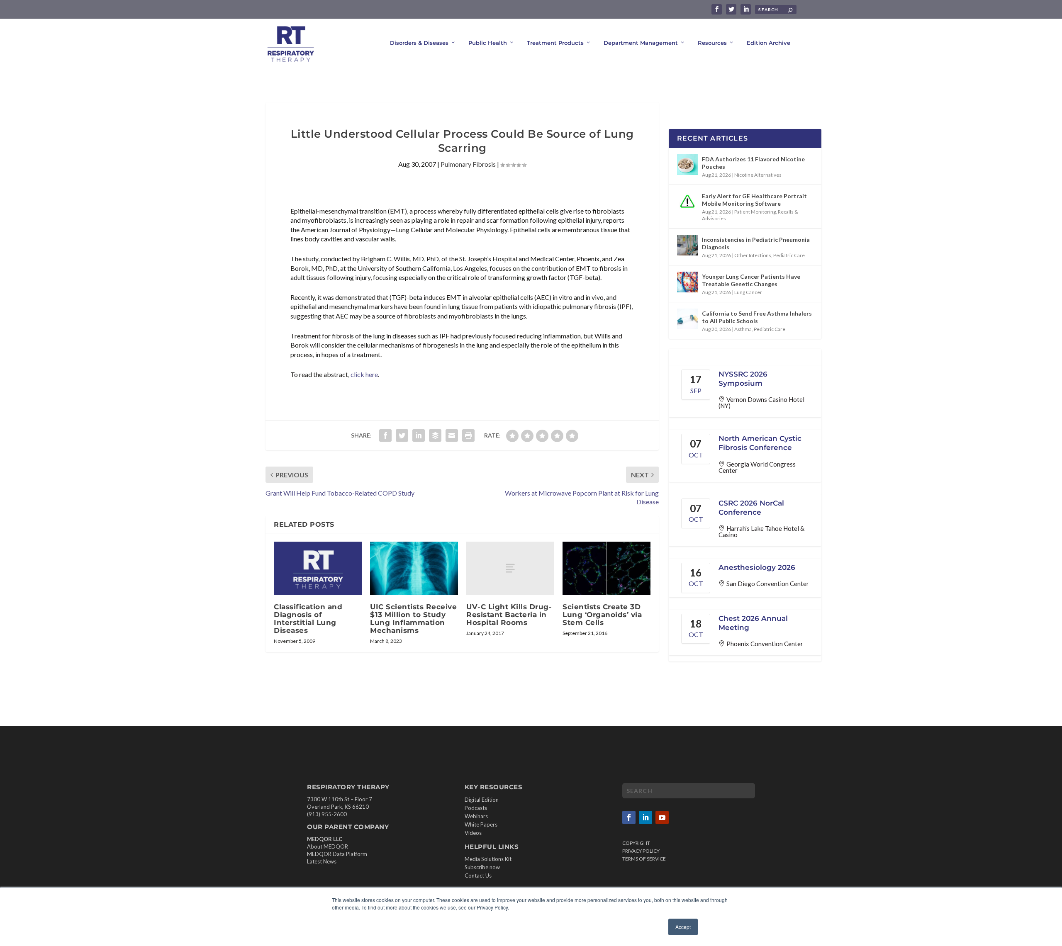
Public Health (487, 42)
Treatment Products (555, 42)
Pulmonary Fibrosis (468, 164)
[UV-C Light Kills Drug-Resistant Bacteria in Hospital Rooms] (510, 568)
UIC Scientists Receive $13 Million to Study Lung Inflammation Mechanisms (413, 619)
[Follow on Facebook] (629, 817)
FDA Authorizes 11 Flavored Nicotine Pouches (753, 163)
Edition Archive (768, 42)
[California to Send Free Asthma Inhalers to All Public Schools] (687, 319)
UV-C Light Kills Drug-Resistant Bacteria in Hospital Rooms (509, 615)
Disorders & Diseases (419, 42)
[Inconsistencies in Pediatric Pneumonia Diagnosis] (687, 245)
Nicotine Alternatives (758, 175)
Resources (712, 42)
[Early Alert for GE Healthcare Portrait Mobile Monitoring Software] (687, 201)
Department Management (641, 42)
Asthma (743, 329)
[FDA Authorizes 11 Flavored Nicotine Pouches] (687, 164)
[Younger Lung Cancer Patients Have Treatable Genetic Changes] (687, 282)
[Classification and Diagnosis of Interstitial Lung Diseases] (318, 568)
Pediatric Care (789, 255)
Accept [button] (683, 926)
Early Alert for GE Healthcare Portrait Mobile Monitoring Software (754, 199)
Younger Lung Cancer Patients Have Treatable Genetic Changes (751, 280)
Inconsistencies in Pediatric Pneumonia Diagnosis (756, 243)
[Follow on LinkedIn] (645, 817)
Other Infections (752, 255)
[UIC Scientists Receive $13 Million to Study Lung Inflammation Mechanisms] (414, 568)
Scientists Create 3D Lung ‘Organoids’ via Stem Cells (602, 615)
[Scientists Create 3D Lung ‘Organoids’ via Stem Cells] (606, 568)
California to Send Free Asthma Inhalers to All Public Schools (757, 317)
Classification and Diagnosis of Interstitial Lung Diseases (308, 619)
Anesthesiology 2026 (757, 567)
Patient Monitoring (755, 212)
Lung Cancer (748, 292)
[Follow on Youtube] (662, 817)
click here (364, 374)
